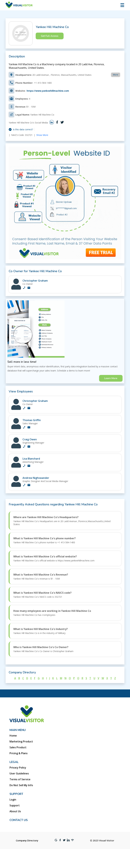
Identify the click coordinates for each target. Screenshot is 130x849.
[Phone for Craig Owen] (24, 447)
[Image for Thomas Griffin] (16, 428)
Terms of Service (20, 779)
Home (13, 735)
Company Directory (27, 840)
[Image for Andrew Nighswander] (16, 486)
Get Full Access (49, 36)
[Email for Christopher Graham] (28, 288)
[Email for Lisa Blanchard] (28, 466)
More (115, 74)
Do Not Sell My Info (21, 785)
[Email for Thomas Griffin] (28, 428)
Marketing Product (21, 741)
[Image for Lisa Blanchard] (16, 466)
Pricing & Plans (19, 753)
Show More (42, 134)
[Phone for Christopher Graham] (24, 288)
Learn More (110, 378)
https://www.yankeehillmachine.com (48, 90)
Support (15, 805)
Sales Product (18, 747)
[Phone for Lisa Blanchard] (24, 466)
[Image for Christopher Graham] (16, 288)
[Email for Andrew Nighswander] (28, 485)
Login (13, 799)
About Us (15, 811)
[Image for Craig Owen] (16, 447)
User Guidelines (19, 773)
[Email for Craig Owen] (28, 447)
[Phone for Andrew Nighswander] (24, 485)
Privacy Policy (18, 767)
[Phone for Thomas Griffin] (24, 428)
